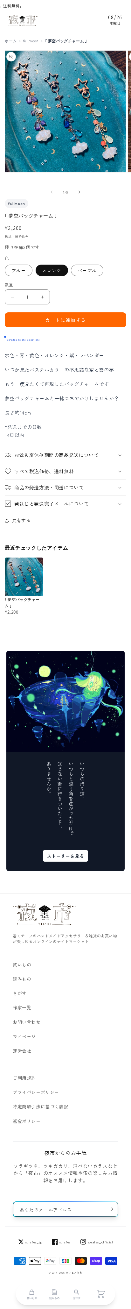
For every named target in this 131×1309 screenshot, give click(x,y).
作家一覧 (22, 1007)
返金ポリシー (27, 1121)
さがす (20, 993)
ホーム (11, 41)
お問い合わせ (27, 1022)
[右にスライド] (79, 192)
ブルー (18, 270)
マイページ (24, 1036)
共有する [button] (21, 520)
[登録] (111, 1209)
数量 (9, 284)
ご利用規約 (24, 1078)
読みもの (22, 979)
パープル (87, 270)
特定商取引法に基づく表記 (40, 1106)
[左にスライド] (52, 192)
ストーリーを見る (65, 856)
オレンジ (51, 270)
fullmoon (31, 41)
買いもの (22, 964)
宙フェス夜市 (74, 1272)
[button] (65, 455)
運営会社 (22, 1051)
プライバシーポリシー (36, 1092)
